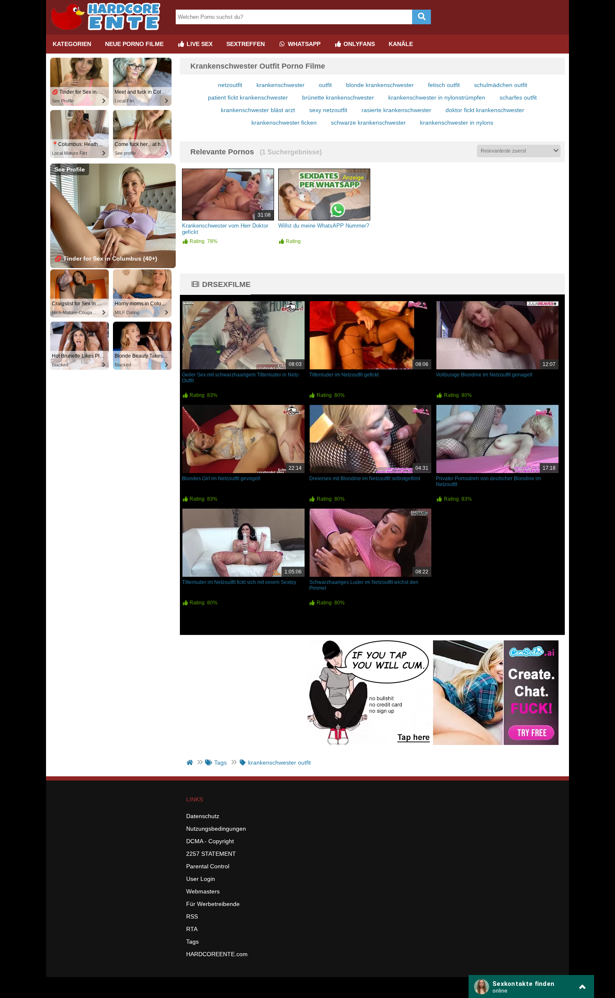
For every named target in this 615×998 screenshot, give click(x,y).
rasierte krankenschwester (396, 110)
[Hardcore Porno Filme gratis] (109, 31)
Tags (192, 941)
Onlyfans (358, 44)
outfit (325, 85)
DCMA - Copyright (210, 841)
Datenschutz (202, 816)
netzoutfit (230, 85)
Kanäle (401, 44)
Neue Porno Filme (134, 44)
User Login (200, 878)
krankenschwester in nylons (456, 122)
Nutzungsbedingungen (216, 828)
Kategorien (72, 44)
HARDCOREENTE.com (217, 954)
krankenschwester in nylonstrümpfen (436, 97)
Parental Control (207, 866)
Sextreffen (245, 44)
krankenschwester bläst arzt (258, 110)
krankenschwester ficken (284, 122)
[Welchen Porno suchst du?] (421, 17)
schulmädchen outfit (500, 85)
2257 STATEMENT (211, 853)
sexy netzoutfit (328, 110)
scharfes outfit (518, 97)
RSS (192, 916)
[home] (190, 762)
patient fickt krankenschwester (248, 97)
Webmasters (203, 891)
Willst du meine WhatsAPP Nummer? (323, 226)
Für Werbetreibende (213, 904)
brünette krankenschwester (338, 97)
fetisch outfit (444, 85)
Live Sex (199, 44)
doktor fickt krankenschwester (485, 110)
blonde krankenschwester (380, 85)
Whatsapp (303, 44)
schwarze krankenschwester (368, 122)
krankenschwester (280, 85)
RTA (191, 929)
